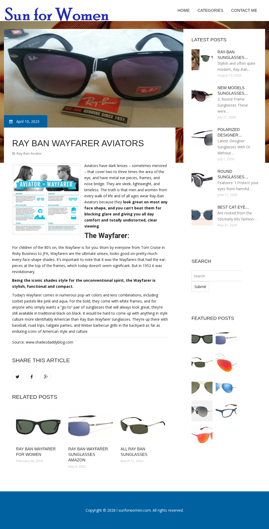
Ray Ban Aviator (29, 153)
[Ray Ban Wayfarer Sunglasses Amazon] (90, 426)
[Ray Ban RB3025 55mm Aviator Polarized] (202, 410)
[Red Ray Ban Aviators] (226, 362)
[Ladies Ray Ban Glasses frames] (226, 410)
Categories (210, 10)
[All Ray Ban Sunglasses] (143, 426)
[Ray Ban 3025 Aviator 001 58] (202, 386)
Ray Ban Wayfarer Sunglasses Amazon (88, 454)
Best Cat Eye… (233, 207)
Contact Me (244, 10)
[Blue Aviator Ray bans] (226, 386)
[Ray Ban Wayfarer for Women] (38, 426)
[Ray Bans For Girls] (202, 435)
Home (184, 10)
